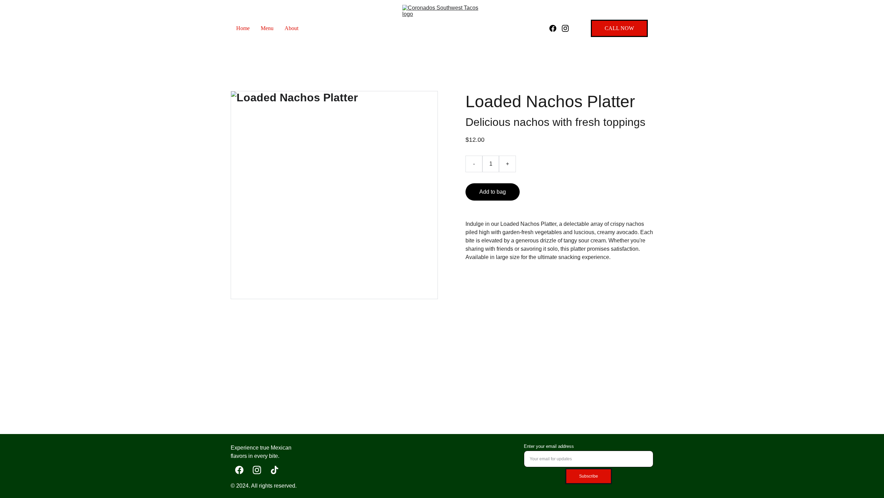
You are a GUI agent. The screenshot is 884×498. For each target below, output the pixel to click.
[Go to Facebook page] (555, 28)
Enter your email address (549, 446)
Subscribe (588, 476)
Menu (267, 28)
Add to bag (492, 192)
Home (243, 28)
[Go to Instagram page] (565, 28)
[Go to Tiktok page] (274, 470)
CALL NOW (619, 28)
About (291, 28)
